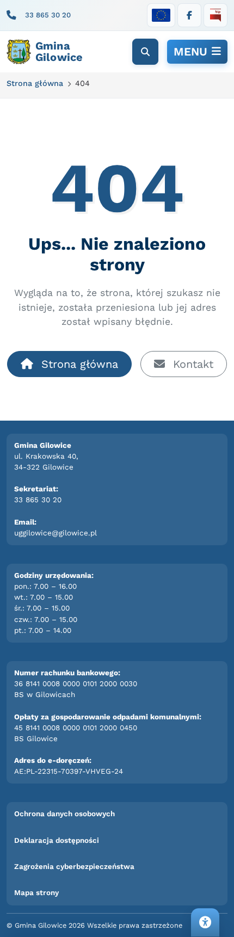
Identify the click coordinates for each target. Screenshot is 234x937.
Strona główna (78, 364)
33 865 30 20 (48, 15)
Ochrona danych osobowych (64, 814)
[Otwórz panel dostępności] (205, 922)
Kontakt (191, 364)
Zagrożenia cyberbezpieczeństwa (74, 866)
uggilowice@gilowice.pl (55, 533)
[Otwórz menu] (197, 52)
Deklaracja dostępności (56, 840)
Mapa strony (36, 893)
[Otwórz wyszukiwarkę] (145, 52)
